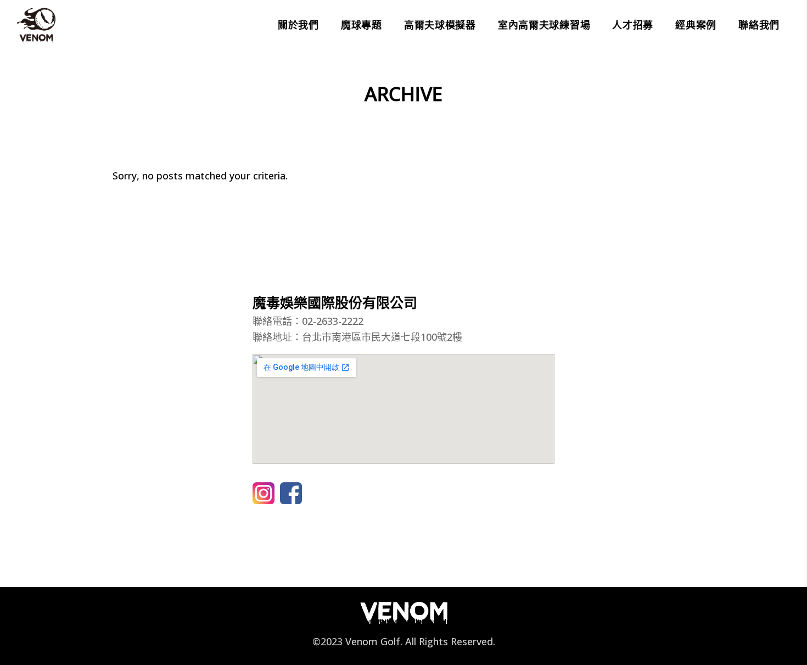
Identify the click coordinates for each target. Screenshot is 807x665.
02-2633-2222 (332, 321)
